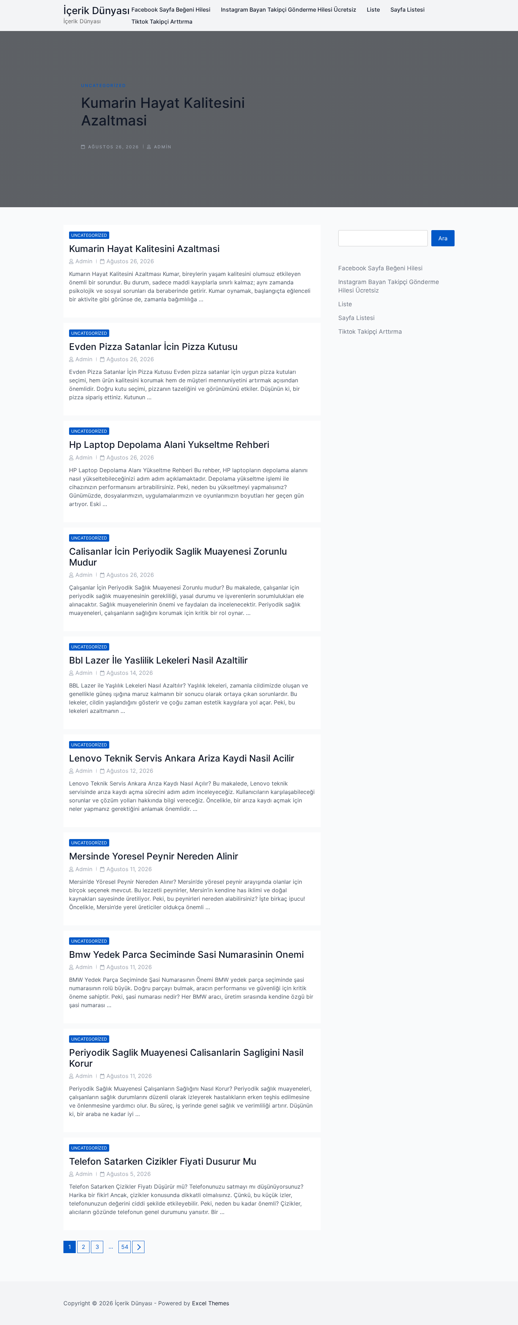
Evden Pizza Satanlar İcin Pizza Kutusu (153, 346)
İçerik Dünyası (96, 11)
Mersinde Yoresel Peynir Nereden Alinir (153, 856)
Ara (443, 238)
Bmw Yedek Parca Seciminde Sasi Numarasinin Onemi (186, 954)
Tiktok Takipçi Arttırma (161, 21)
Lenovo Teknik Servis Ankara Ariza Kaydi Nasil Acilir (181, 758)
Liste (373, 9)
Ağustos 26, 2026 (130, 261)
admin (163, 146)
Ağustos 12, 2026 (129, 770)
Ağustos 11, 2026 (129, 869)
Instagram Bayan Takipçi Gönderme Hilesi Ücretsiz (288, 9)
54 (126, 1246)
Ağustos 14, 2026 (129, 672)
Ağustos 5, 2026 (128, 1173)
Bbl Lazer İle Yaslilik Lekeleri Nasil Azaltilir (158, 660)
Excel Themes (210, 1303)
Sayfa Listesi (407, 9)
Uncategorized (103, 85)
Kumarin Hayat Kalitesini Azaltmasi (144, 248)
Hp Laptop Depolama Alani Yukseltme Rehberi (169, 444)
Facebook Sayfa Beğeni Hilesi (170, 9)
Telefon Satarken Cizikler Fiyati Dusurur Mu (162, 1161)
